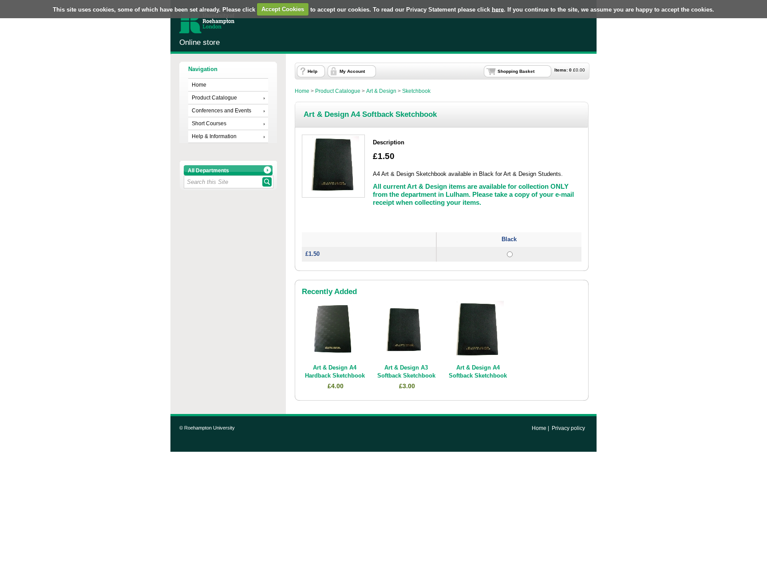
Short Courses (209, 123)
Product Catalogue (214, 97)
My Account (352, 71)
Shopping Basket (516, 71)
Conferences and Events (221, 110)
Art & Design (381, 91)
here (498, 9)
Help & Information (214, 136)
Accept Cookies (282, 9)
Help (312, 71)
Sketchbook (416, 91)
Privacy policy (568, 428)
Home (199, 85)
